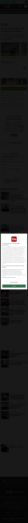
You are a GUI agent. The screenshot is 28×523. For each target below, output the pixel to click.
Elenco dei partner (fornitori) (9, 277)
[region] (14, 261)
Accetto (14, 286)
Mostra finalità (14, 282)
